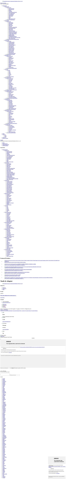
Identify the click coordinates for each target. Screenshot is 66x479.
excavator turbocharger (8, 310)
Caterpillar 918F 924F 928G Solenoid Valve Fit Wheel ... (14, 270)
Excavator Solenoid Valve (17, 310)
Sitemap (1, 309)
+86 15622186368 (5, 329)
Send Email (2, 336)
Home (3, 142)
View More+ (2, 297)
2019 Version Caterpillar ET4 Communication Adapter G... (14, 278)
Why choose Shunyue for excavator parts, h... (8, 295)
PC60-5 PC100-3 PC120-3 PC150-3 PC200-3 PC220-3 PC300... (15, 262)
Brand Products (5, 143)
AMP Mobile (6, 309)
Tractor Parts (2, 310)
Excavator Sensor (28, 310)
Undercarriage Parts (5, 144)
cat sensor (23, 310)
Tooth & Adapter (5, 145)
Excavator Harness (34, 310)
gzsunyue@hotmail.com (6, 302)
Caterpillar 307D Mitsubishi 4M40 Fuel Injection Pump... (14, 267)
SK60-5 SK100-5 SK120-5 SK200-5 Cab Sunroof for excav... (15, 273)
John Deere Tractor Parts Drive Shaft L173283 (12, 275)
